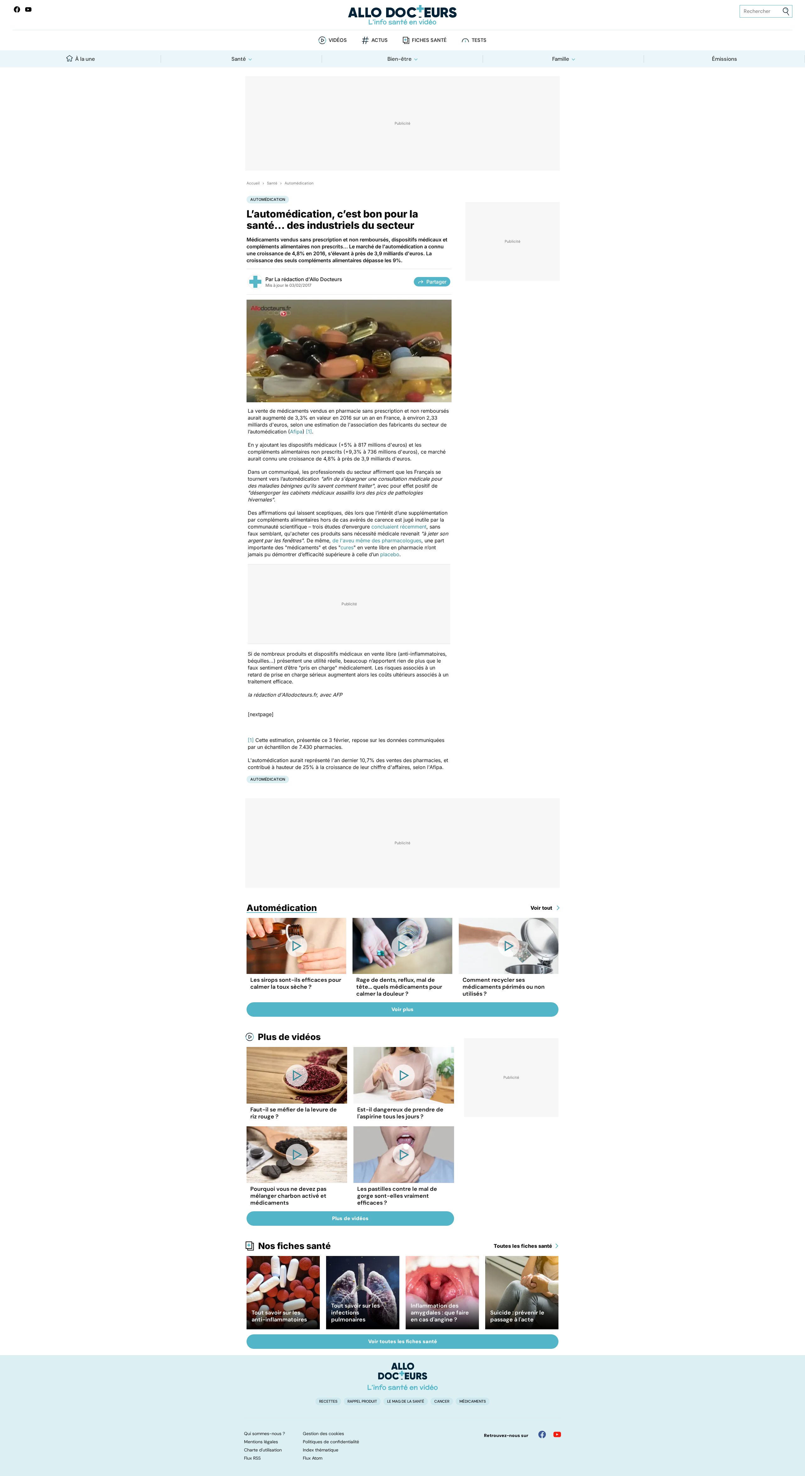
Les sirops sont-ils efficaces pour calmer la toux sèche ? (295, 983)
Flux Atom (312, 1458)
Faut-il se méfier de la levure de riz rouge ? (293, 1113)
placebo (389, 554)
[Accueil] (403, 1376)
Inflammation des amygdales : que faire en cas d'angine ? (440, 1312)
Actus (379, 40)
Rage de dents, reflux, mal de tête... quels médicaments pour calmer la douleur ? (399, 987)
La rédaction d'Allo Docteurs (308, 279)
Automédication (299, 183)
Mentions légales (261, 1442)
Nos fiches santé (294, 1246)
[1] (309, 431)
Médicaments (472, 1401)
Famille (560, 58)
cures (347, 547)
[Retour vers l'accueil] (402, 15)
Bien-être (399, 58)
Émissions (724, 58)
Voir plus (402, 1009)
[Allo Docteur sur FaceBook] (17, 9)
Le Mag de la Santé (405, 1401)
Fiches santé (429, 40)
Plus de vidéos (289, 1037)
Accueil (253, 183)
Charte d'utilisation (263, 1450)
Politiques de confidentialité (331, 1442)
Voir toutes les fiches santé (402, 1341)
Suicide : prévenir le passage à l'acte (517, 1316)
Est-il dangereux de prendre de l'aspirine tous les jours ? (400, 1113)
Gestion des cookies (323, 1433)
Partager (436, 282)
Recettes (328, 1401)
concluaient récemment (398, 526)
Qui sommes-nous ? (264, 1433)
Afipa (296, 431)
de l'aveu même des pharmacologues (376, 540)
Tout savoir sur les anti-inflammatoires (279, 1316)
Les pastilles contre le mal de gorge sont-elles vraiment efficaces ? (397, 1196)
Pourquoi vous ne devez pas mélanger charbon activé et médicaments (288, 1196)
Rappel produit (362, 1401)
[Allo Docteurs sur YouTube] (28, 9)
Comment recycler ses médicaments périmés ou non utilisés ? (504, 987)
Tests (479, 40)
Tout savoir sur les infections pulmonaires (355, 1312)
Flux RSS (252, 1458)
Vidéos (338, 40)
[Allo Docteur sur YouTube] (557, 1434)
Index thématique (320, 1450)
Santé (238, 58)
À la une (85, 58)
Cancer (441, 1401)
